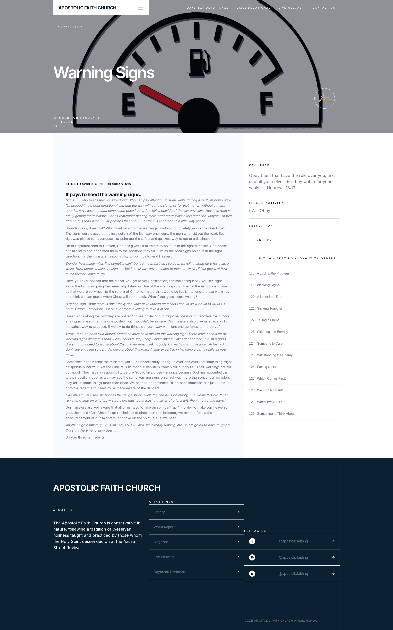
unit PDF (265, 239)
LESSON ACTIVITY (266, 202)
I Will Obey (259, 210)
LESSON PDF (261, 225)
